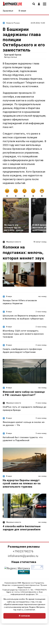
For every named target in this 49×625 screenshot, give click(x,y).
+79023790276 (23, 551)
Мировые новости (13, 242)
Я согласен (24, 616)
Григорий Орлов (12, 54)
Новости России (13, 23)
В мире (9, 296)
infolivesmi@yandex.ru (23, 556)
